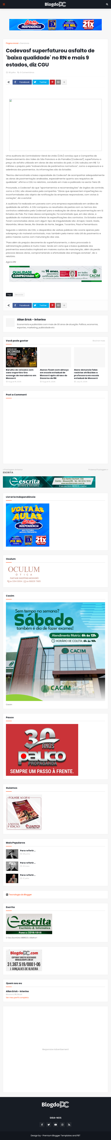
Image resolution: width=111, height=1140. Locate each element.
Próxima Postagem (97, 469)
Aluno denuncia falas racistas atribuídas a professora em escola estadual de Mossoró (86, 374)
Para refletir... (28, 850)
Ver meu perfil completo (17, 997)
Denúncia (24, 43)
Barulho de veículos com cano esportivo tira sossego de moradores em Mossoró (21, 374)
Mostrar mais (99, 341)
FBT (78, 1135)
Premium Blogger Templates (57, 1135)
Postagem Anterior (13, 469)
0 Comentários (27, 72)
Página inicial (12, 43)
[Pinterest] (52, 82)
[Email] (58, 82)
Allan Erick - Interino (31, 320)
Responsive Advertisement (55, 1049)
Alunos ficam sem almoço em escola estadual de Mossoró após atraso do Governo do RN (54, 374)
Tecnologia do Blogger (20, 894)
